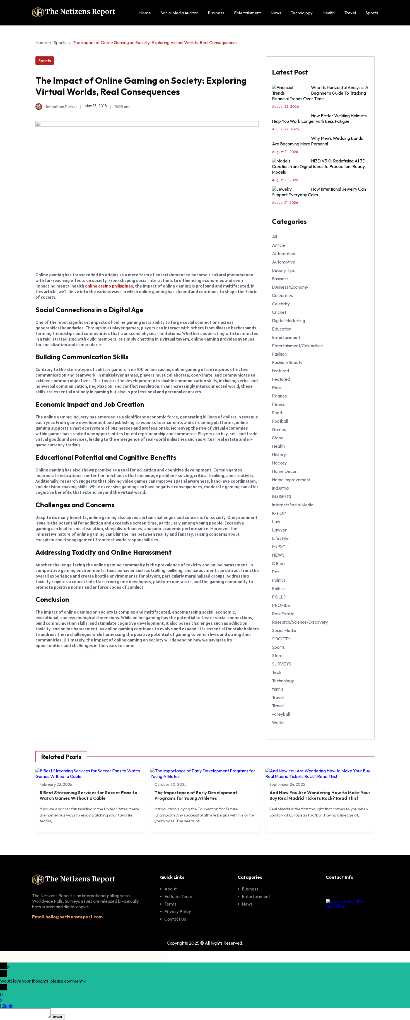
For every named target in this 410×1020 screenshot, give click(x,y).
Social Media (284, 630)
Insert (57, 1017)
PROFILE (281, 605)
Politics (279, 580)
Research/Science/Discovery (300, 622)
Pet (275, 571)
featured (280, 370)
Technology (302, 12)
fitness (278, 404)
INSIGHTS (281, 496)
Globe (278, 437)
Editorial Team (178, 896)
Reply (7, 1005)
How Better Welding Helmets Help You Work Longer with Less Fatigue (319, 118)
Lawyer (279, 530)
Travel (350, 12)
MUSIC (278, 546)
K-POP (279, 513)
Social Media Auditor (179, 12)
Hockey (279, 463)
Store (277, 655)
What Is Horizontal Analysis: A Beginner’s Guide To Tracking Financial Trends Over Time (320, 93)
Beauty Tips (283, 270)
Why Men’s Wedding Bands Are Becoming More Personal (317, 141)
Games (279, 429)
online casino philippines (109, 286)
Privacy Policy (177, 911)
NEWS (278, 555)
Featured (281, 379)
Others (279, 563)
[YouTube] (369, 891)
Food (277, 412)
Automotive (283, 262)
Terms (170, 904)
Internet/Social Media (292, 504)
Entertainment (247, 12)
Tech (276, 672)
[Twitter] (356, 891)
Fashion (279, 354)
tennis (277, 689)
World (278, 722)
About (170, 889)
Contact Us (175, 919)
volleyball (281, 714)
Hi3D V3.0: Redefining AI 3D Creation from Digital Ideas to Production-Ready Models (319, 166)
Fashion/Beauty (287, 362)
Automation (283, 253)
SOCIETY (281, 638)
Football (280, 421)
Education (281, 329)
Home (145, 12)
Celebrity (281, 304)
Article (278, 245)
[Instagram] (343, 891)
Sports (372, 12)
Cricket (279, 312)
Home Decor (284, 471)
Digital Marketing (288, 320)
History (279, 454)
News (276, 12)
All (274, 237)
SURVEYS (281, 664)
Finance (279, 396)
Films (277, 387)
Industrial (281, 488)
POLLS (279, 597)
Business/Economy (290, 287)
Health (328, 12)
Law (276, 521)
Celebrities (282, 295)
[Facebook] (330, 891)
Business (216, 12)
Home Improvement (291, 479)
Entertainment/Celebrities (297, 345)
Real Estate (283, 613)
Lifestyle (280, 538)
